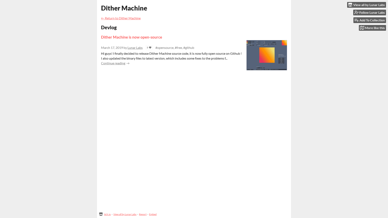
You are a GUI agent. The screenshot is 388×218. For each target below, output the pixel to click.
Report (143, 214)
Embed (153, 214)
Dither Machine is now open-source (131, 37)
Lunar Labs (135, 47)
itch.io (107, 214)
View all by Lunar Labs (124, 214)
